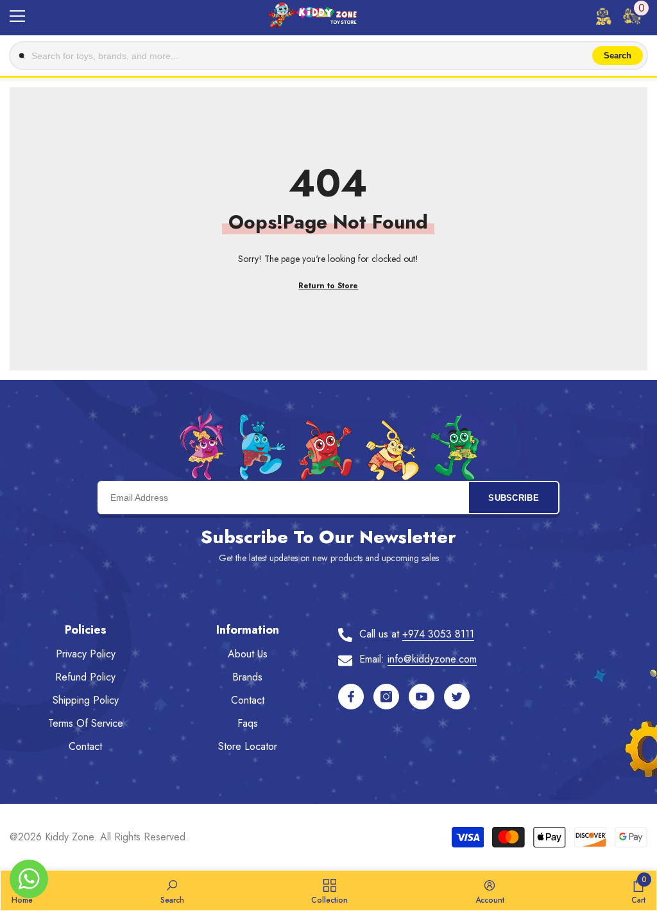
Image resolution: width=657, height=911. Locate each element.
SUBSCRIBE (513, 498)
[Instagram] (386, 696)
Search (617, 55)
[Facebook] (351, 696)
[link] (172, 890)
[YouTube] (421, 696)
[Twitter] (457, 696)
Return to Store (328, 285)
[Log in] (603, 16)
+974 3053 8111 (438, 634)
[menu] (17, 16)
